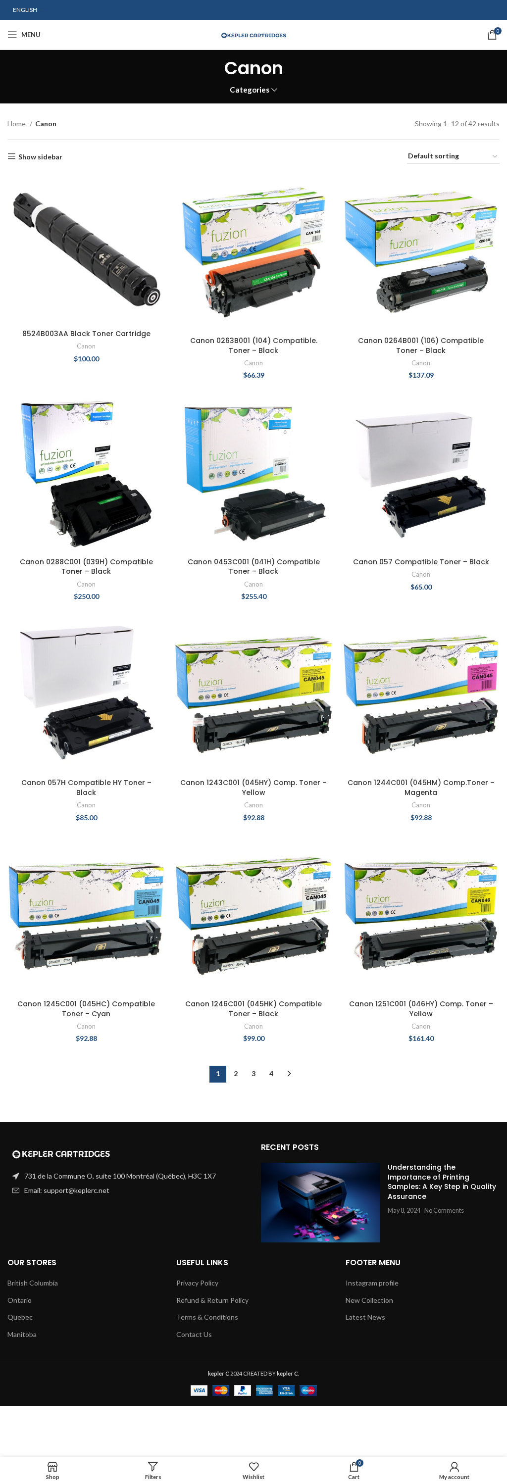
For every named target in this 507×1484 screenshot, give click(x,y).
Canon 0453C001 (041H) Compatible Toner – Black (254, 567)
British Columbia (32, 1283)
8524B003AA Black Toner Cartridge (86, 334)
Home (17, 123)
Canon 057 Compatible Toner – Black (421, 562)
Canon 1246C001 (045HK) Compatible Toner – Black (253, 1009)
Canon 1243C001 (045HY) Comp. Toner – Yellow (253, 787)
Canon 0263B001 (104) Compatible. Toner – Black (253, 345)
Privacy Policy (197, 1283)
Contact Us (194, 1334)
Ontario (19, 1300)
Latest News (365, 1317)
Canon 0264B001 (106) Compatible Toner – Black (421, 345)
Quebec (20, 1317)
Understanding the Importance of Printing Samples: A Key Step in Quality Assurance (442, 1181)
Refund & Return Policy (212, 1300)
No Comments (444, 1210)
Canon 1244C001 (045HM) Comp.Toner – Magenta (421, 787)
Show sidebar (40, 156)
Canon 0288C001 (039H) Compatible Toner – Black (86, 567)
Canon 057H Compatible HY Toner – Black (86, 787)
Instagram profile (372, 1283)
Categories (249, 90)
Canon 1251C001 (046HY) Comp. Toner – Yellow (421, 1009)
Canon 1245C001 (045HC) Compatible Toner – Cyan (86, 1009)
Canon (86, 346)
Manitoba (22, 1334)
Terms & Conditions (207, 1317)
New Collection (369, 1300)
